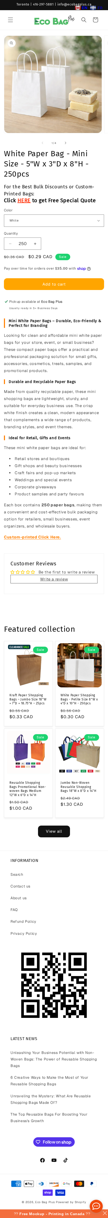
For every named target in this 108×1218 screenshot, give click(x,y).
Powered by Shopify (71, 1202)
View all (54, 831)
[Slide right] (65, 143)
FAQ (14, 909)
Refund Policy (23, 921)
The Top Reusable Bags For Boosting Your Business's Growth (48, 1117)
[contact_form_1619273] (96, 1206)
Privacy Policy (23, 933)
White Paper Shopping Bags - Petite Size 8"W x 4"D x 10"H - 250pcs (79, 699)
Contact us (20, 886)
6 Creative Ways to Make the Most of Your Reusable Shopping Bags (49, 1080)
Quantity (11, 233)
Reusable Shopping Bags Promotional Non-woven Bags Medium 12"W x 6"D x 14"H (27, 789)
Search (16, 874)
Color (8, 210)
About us (18, 898)
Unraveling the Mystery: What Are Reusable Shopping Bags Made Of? (50, 1099)
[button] (10, 20)
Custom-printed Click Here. (32, 537)
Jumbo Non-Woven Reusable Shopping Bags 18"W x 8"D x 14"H (78, 787)
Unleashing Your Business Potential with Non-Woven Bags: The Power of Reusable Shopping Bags (53, 1059)
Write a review (54, 579)
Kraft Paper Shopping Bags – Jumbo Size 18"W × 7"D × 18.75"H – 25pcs (27, 699)
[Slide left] (42, 143)
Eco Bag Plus (45, 1202)
